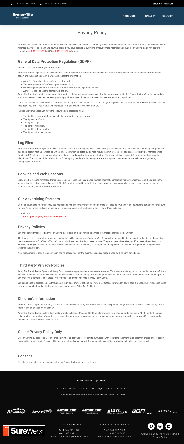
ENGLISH (157, 3)
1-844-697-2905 (62, 51)
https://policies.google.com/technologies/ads (45, 216)
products (129, 16)
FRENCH (168, 3)
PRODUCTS (90, 380)
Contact (167, 16)
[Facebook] (151, 426)
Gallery (150, 16)
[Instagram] (160, 426)
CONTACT (102, 380)
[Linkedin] (168, 426)
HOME (80, 380)
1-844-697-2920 (38, 51)
